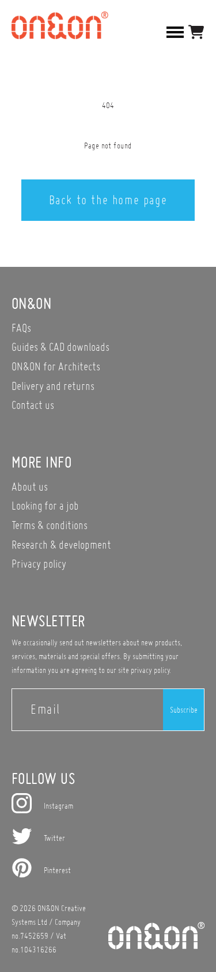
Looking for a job (45, 505)
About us (30, 486)
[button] (196, 32)
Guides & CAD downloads (60, 346)
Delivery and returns (53, 385)
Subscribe (184, 710)
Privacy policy (39, 563)
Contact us (33, 404)
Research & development (61, 544)
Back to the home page (108, 199)
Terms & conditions (50, 525)
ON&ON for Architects (56, 366)
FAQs (21, 327)
